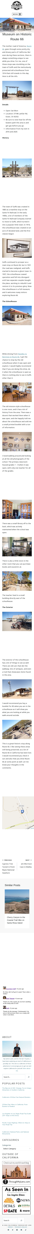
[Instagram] (17, 1230)
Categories (6, 1145)
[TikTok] (25, 1230)
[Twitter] (12, 1230)
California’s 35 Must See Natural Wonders (16, 1097)
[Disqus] (17, 960)
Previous (7, 908)
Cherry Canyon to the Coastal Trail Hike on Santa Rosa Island (16, 920)
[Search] (28, 1076)
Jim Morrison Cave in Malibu (26, 863)
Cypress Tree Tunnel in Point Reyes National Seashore (8, 866)
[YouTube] (21, 1230)
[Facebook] (8, 1230)
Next (27, 908)
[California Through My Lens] (17, 5)
